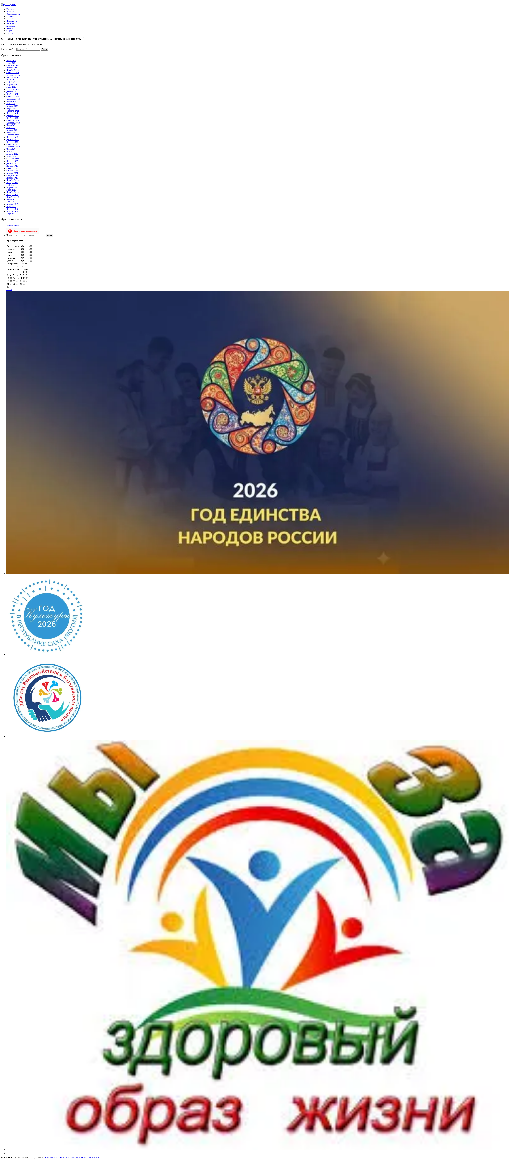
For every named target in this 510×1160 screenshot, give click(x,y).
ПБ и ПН (10, 23)
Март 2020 (11, 190)
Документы (11, 21)
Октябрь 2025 (12, 72)
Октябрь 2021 (12, 168)
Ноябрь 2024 (12, 94)
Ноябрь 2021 (12, 166)
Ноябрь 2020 (12, 182)
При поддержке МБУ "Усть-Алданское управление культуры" (73, 1158)
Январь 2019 (12, 209)
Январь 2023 (12, 137)
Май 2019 (10, 202)
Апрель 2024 (12, 106)
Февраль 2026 (12, 65)
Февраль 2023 (12, 135)
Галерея (9, 19)
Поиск (44, 49)
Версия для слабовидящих (24, 231)
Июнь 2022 (11, 149)
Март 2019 (11, 206)
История (10, 11)
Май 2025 (10, 82)
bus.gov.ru (10, 33)
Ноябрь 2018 (12, 211)
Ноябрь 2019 (12, 194)
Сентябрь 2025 (13, 75)
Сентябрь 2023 (13, 123)
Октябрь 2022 (12, 144)
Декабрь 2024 (12, 92)
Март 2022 (11, 156)
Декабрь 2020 (12, 180)
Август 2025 (12, 77)
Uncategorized (12, 225)
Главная (10, 9)
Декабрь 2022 (12, 139)
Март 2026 (11, 63)
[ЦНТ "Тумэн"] (8, 4)
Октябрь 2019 (12, 197)
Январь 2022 (12, 161)
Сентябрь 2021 (13, 171)
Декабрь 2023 (12, 115)
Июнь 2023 (11, 125)
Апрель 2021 (12, 173)
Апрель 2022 (12, 154)
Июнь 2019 (11, 199)
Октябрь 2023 (12, 120)
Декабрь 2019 (12, 192)
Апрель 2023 (12, 130)
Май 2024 (10, 104)
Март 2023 (11, 132)
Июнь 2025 (11, 80)
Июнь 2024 (11, 101)
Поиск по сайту (8, 49)
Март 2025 (11, 87)
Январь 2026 (12, 68)
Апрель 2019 (12, 204)
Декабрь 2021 (12, 163)
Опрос (9, 31)
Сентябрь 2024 (13, 99)
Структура (11, 16)
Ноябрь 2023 (12, 118)
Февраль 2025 (12, 89)
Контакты (10, 26)
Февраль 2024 (12, 111)
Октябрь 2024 (12, 96)
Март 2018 (11, 214)
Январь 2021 (12, 178)
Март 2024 (11, 108)
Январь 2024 (12, 113)
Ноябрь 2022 (12, 142)
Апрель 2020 (12, 187)
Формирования (13, 14)
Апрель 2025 (12, 84)
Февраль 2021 (12, 175)
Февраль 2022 (12, 159)
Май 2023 (10, 127)
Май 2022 (10, 151)
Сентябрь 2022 (13, 147)
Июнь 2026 (11, 60)
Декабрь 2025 (12, 70)
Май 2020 (10, 185)
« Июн (9, 290)
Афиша (9, 28)
